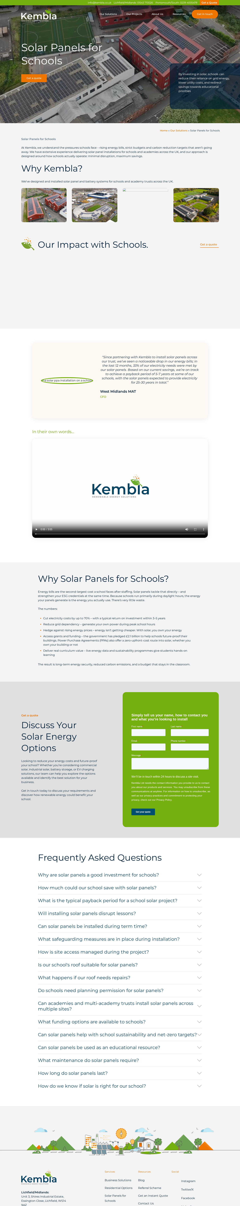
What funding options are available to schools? (92, 1022)
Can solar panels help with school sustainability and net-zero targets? (117, 1034)
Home (164, 130)
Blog (141, 1180)
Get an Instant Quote (153, 1195)
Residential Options (118, 1188)
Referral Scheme (149, 1188)
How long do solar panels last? (73, 1073)
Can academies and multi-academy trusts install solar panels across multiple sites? (115, 1006)
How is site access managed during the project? (93, 952)
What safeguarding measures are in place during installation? (109, 939)
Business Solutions (118, 1180)
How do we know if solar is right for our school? (92, 1086)
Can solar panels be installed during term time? (92, 926)
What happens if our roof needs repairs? (84, 977)
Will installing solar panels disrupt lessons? (87, 913)
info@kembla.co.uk (99, 2)
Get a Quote (209, 2)
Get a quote (34, 78)
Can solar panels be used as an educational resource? (99, 1047)
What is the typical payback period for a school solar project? (107, 900)
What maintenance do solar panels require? (88, 1060)
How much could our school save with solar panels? (97, 888)
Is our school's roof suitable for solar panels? (88, 965)
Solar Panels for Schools (115, 1198)
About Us (157, 14)
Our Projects (134, 14)
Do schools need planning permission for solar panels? (101, 990)
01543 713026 (145, 2)
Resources (179, 14)
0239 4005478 (188, 2)
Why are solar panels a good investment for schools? (98, 875)
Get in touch (205, 14)
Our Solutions (108, 14)
